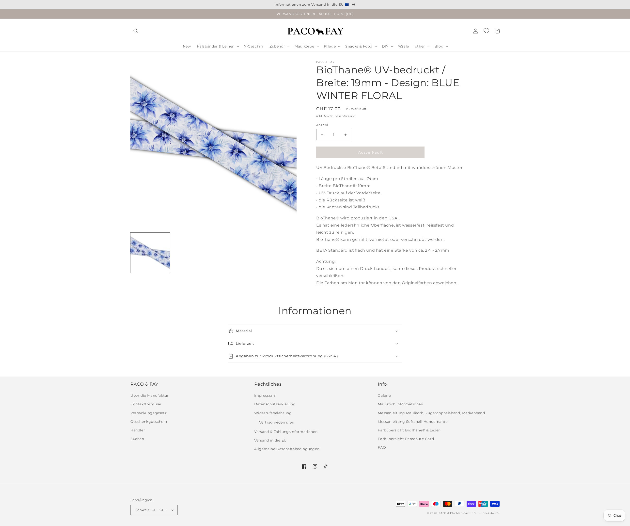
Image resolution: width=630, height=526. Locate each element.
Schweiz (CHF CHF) (152, 510)
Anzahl (322, 125)
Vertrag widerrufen (276, 422)
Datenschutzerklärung (275, 404)
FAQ (382, 447)
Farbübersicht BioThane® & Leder (409, 430)
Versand (349, 116)
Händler (137, 430)
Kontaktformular (146, 404)
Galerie (384, 395)
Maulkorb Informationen (400, 404)
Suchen (137, 439)
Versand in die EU (270, 440)
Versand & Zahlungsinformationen (286, 431)
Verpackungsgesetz (148, 413)
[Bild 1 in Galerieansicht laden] (150, 252)
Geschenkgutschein (148, 421)
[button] (135, 31)
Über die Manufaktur (149, 395)
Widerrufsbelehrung (273, 413)
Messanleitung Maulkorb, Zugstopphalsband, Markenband (431, 413)
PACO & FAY (447, 513)
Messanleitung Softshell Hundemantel (413, 421)
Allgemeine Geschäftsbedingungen (287, 449)
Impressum (264, 395)
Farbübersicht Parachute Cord (406, 439)
